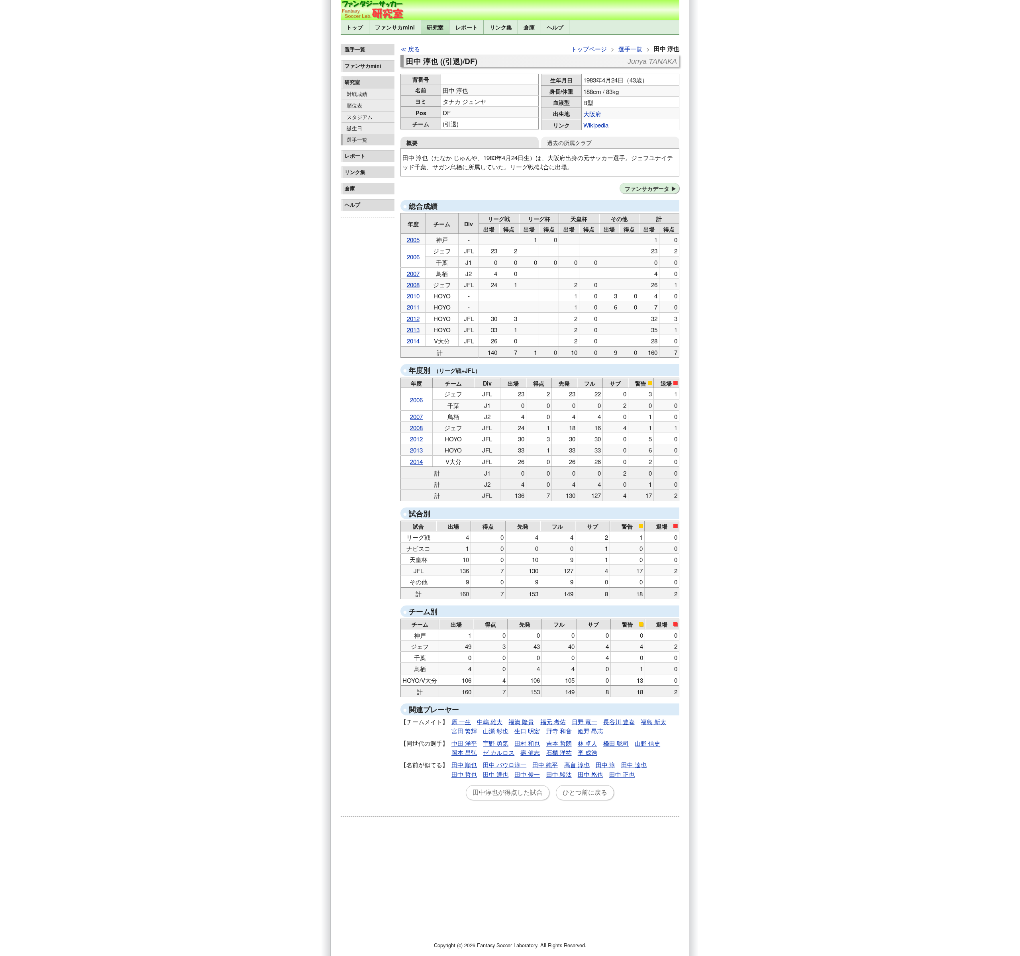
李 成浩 (587, 752)
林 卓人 (587, 743)
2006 (413, 257)
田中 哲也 (464, 774)
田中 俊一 (527, 774)
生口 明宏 (527, 731)
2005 (413, 239)
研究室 (435, 27)
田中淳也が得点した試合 (508, 792)
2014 (413, 341)
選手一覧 (357, 139)
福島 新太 (653, 721)
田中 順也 (464, 764)
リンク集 (501, 27)
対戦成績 (357, 94)
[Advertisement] (367, 340)
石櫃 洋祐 (559, 752)
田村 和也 (527, 743)
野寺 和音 (559, 731)
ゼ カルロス (498, 752)
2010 (413, 296)
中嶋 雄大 (489, 721)
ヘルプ (555, 27)
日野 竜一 (584, 721)
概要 (412, 143)
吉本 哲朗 (559, 743)
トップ (354, 27)
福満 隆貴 (521, 721)
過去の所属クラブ (569, 142)
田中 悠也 (590, 774)
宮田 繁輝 (464, 731)
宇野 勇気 (495, 743)
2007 (413, 273)
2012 (413, 318)
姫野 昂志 (590, 731)
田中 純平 (545, 764)
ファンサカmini (395, 27)
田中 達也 (634, 764)
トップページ (589, 49)
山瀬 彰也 (495, 731)
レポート (466, 27)
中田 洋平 (464, 743)
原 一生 (461, 721)
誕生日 (354, 128)
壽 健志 (530, 752)
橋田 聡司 (616, 743)
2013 (413, 329)
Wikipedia (595, 125)
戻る (414, 49)
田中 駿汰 (559, 774)
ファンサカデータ (647, 188)
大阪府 (592, 114)
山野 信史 (647, 743)
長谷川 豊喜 (619, 721)
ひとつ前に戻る (585, 792)
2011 (413, 307)
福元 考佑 (553, 721)
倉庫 (529, 27)
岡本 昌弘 (464, 752)
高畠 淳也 (577, 764)
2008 (413, 284)
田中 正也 (622, 774)
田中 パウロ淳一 (504, 764)
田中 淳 (605, 764)
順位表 (354, 105)
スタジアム (360, 117)
